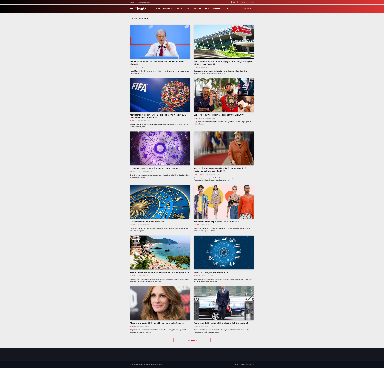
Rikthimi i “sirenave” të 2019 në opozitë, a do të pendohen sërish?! (157, 62)
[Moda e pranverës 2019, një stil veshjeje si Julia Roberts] (160, 303)
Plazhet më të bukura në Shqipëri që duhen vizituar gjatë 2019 (159, 272)
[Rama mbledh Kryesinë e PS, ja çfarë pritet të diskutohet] (224, 303)
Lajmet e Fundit (199, 174)
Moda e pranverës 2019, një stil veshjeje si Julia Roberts (157, 323)
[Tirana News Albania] (140, 8)
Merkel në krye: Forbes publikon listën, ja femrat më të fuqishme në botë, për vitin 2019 (220, 169)
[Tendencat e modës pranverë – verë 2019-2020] (224, 202)
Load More (191, 340)
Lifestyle (178, 8)
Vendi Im (197, 8)
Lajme (196, 67)
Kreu (158, 8)
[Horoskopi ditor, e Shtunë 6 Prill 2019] (160, 202)
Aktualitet (166, 8)
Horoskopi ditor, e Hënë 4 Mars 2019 (211, 272)
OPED (189, 8)
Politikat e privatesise (143, 2)
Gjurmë (206, 8)
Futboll (132, 120)
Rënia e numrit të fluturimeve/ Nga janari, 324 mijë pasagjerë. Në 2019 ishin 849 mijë (223, 62)
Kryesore (197, 118)
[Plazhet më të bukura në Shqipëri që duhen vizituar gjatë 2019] (160, 252)
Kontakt (132, 2)
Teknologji (216, 8)
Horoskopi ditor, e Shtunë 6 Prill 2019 (147, 221)
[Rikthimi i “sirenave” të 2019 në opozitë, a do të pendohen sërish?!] (160, 42)
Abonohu (248, 8)
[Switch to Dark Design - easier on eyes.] (238, 2)
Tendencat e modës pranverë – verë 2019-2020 (216, 221)
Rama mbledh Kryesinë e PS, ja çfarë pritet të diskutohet (221, 323)
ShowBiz (196, 224)
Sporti (226, 8)
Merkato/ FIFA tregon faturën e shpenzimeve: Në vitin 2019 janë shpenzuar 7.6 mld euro (158, 116)
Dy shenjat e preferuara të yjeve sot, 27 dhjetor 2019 (155, 168)
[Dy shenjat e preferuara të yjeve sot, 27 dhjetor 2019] (160, 148)
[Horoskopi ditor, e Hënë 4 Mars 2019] (224, 252)
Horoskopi (133, 171)
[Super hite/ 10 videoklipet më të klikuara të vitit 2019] (224, 95)
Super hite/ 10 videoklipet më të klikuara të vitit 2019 (219, 115)
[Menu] (131, 8)
